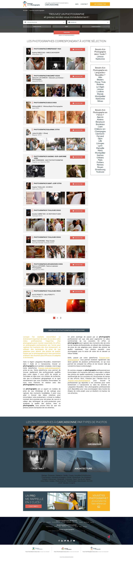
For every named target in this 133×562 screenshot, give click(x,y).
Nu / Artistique (86, 477)
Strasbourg (86, 522)
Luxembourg (71, 526)
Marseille (49, 522)
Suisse (76, 526)
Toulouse (63, 522)
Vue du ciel (81, 479)
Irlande (55, 526)
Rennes (92, 522)
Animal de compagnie (59, 477)
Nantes (81, 522)
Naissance (59, 475)
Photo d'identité (61, 481)
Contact (84, 4)
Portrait (69, 477)
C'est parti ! (33, 506)
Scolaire (52, 481)
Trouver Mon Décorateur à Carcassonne (61, 551)
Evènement (52, 479)
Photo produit (46, 477)
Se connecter (100, 4)
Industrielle (60, 479)
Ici (98, 506)
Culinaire (45, 479)
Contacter (78, 49)
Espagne (85, 526)
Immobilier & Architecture (83, 475)
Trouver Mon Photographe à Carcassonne (90, 551)
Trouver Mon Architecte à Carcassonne (32, 551)
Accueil (25, 10)
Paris (40, 522)
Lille (73, 522)
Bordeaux (69, 522)
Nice (77, 522)
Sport (75, 479)
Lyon (44, 522)
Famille (65, 475)
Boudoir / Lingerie (69, 483)
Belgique (64, 526)
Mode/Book (76, 477)
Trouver (66, 32)
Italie (80, 526)
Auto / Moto (44, 481)
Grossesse (51, 475)
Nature (88, 479)
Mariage (44, 475)
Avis (76, 4)
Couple (71, 475)
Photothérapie (72, 481)
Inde (60, 526)
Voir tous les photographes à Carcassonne (66, 330)
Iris (88, 481)
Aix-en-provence (56, 522)
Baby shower (82, 481)
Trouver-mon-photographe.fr (49, 368)
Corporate (68, 479)
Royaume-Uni (49, 526)
